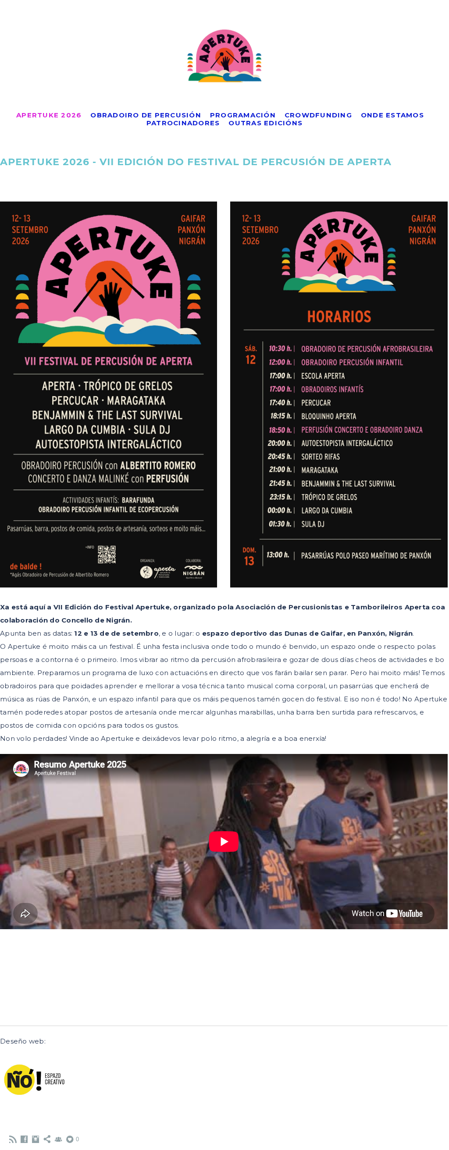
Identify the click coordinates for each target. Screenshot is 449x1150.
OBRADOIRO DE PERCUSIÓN (145, 115)
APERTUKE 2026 (49, 115)
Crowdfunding (318, 115)
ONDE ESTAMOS (392, 115)
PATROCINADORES (183, 123)
